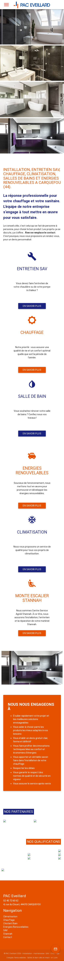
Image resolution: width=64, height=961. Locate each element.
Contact (7, 937)
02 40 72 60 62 (10, 900)
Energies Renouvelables (15, 927)
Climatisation (10, 916)
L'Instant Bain (10, 923)
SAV (5, 930)
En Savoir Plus (32, 306)
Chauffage (9, 920)
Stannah (7, 933)
